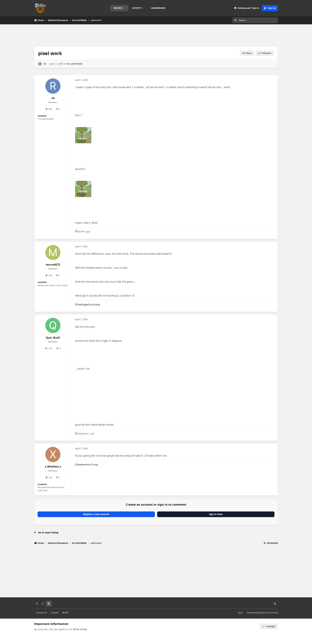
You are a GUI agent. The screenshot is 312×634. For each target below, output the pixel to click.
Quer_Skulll (53, 337)
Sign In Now (216, 514)
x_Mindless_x (53, 466)
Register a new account (96, 514)
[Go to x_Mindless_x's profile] (53, 454)
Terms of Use (80, 629)
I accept (270, 626)
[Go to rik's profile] (40, 64)
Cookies (54, 612)
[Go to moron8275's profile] (53, 252)
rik (44, 63)
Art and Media (75, 63)
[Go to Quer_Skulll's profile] (53, 325)
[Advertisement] (156, 35)
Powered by (262, 612)
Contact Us (41, 612)
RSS (67, 612)
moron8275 (53, 264)
